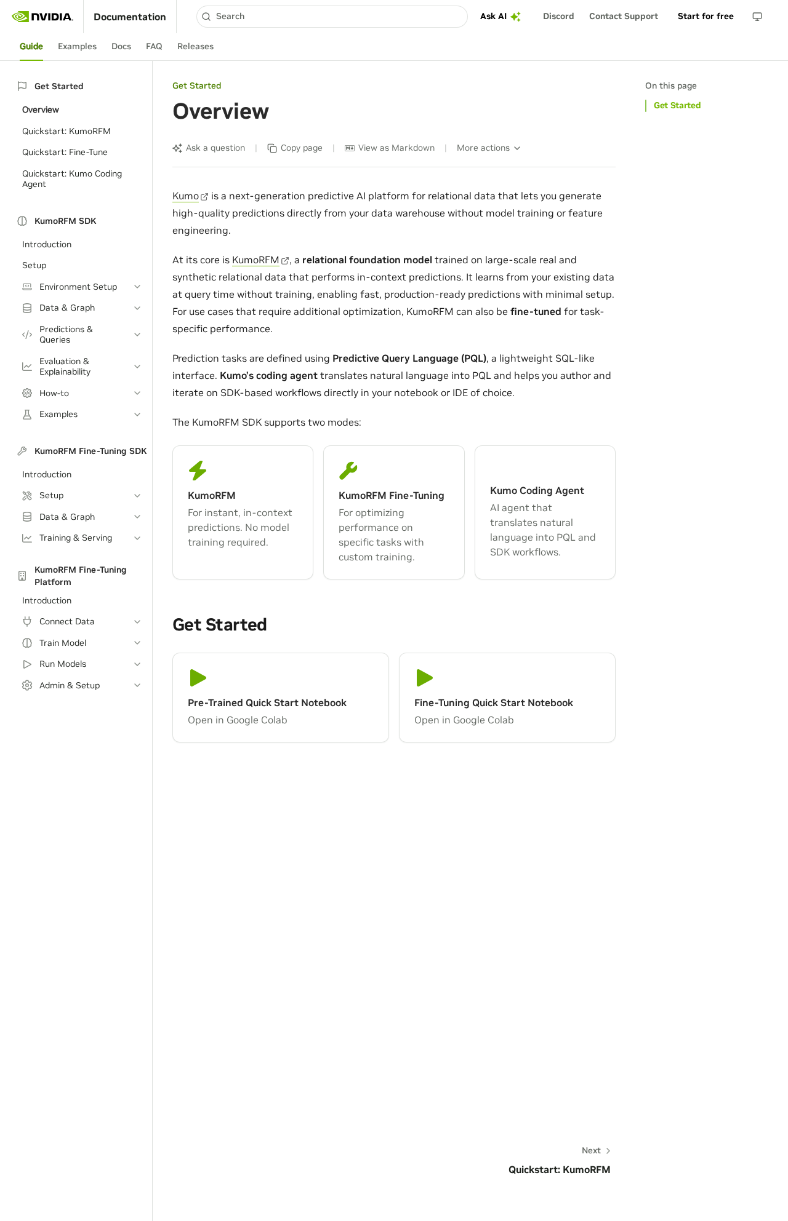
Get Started (677, 105)
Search (230, 16)
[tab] (31, 46)
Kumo (185, 195)
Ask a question (215, 147)
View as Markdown (396, 147)
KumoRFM (255, 259)
